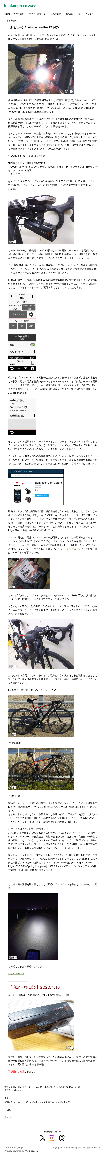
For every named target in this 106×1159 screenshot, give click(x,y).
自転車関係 (50, 1087)
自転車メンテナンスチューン (44, 1102)
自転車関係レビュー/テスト (69, 1087)
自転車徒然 (64, 1102)
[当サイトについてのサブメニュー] (46, 14)
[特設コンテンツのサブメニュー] (81, 14)
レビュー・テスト (22, 1102)
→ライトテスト (16, 973)
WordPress (30, 1151)
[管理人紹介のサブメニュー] (25, 14)
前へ (9, 1109)
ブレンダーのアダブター (75, 548)
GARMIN (40, 1087)
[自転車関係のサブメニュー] (62, 14)
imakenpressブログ (13, 1147)
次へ (6, 1117)
